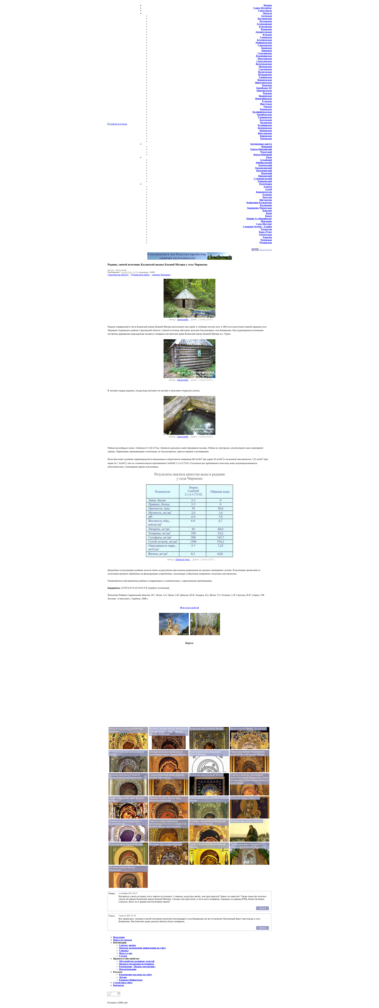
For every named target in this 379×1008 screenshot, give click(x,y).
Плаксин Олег (183, 559)
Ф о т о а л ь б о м (189, 607)
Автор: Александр (117, 270)
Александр (183, 319)
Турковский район (140, 274)
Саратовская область (118, 274)
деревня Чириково (161, 274)
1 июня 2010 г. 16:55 (129, 272)
